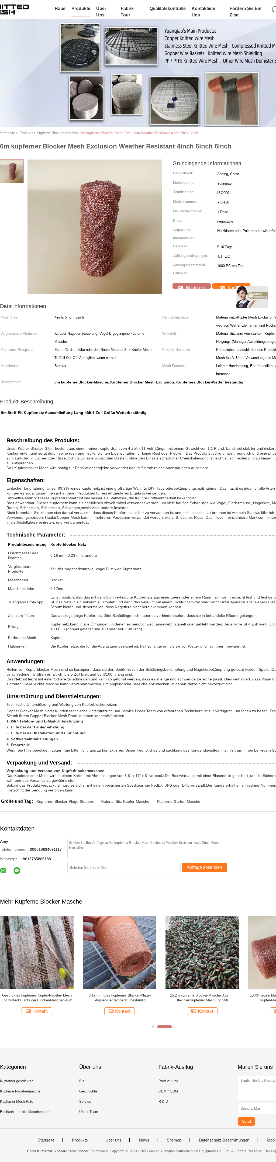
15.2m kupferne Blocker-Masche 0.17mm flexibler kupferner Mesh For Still (202, 997)
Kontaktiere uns (203, 11)
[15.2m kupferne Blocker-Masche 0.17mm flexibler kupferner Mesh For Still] (202, 952)
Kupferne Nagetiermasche (20, 1091)
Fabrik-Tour (128, 11)
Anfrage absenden (204, 867)
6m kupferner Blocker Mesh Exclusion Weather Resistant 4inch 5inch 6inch (139, 133)
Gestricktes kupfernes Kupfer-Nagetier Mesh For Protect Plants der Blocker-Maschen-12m (37, 997)
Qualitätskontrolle (168, 8)
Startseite (46, 1140)
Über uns (101, 11)
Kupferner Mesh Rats (16, 1101)
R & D (163, 1101)
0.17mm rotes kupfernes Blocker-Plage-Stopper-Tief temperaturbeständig (120, 997)
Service (85, 1101)
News (144, 1140)
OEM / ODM (168, 1091)
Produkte (80, 8)
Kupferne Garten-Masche (178, 801)
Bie (81, 1081)
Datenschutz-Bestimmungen (224, 1140)
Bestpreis (195, 287)
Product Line (168, 1081)
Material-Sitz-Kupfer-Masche (125, 801)
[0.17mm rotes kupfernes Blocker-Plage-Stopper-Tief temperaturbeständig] (119, 952)
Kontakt (234, 287)
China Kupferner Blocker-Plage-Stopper (57, 1151)
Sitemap (174, 1140)
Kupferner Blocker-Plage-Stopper (65, 801)
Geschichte (88, 1091)
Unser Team (88, 1112)
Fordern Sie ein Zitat (245, 11)
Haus (60, 8)
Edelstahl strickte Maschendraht (25, 1112)
